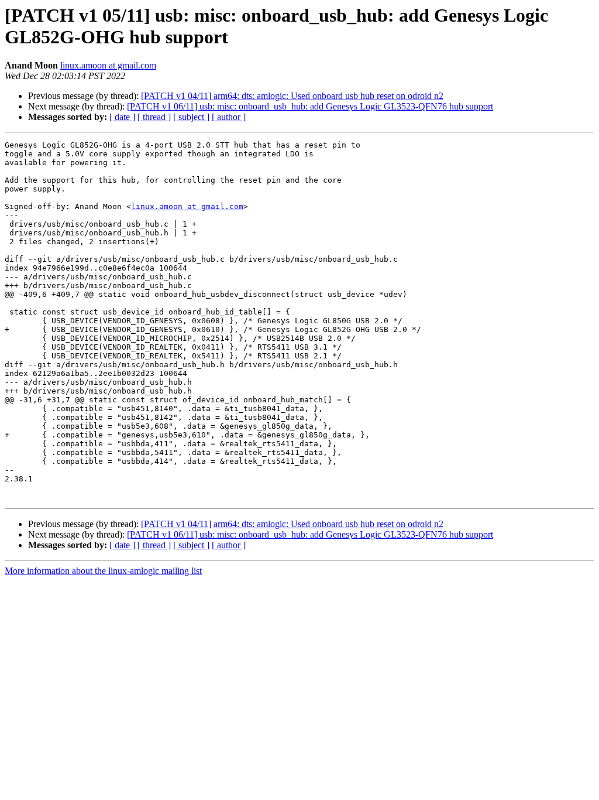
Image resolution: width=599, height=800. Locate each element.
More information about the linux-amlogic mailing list (103, 571)
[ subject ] (191, 117)
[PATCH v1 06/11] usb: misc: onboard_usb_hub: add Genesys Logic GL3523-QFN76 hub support (310, 106)
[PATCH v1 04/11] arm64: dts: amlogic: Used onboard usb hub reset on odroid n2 (292, 96)
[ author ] (229, 117)
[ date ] (122, 117)
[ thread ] (154, 117)
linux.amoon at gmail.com (108, 65)
